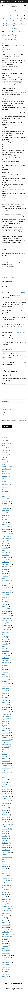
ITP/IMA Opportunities (14, 5)
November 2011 (6, 880)
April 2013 (5, 840)
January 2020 (5, 651)
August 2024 (5, 541)
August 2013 (5, 831)
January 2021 (5, 623)
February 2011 (6, 901)
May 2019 (4, 669)
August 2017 (5, 719)
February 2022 (6, 609)
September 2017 (6, 716)
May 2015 (4, 782)
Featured (4, 448)
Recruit (4, 462)
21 (7, 23)
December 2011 (6, 878)
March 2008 (5, 976)
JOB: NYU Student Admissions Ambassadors (11, 296)
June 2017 (4, 723)
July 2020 (4, 637)
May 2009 (4, 943)
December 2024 (6, 531)
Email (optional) (5, 407)
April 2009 (5, 946)
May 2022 (4, 602)
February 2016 (6, 761)
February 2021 (6, 620)
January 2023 (5, 583)
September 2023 (6, 564)
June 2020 (4, 639)
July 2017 (4, 721)
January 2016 (5, 763)
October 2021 (5, 618)
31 (17, 26)
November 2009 (6, 929)
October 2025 (5, 508)
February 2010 (6, 925)
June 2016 (4, 751)
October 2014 (5, 798)
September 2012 (6, 857)
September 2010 (6, 913)
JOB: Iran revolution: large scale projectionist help (12, 337)
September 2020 (6, 632)
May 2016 (4, 754)
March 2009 (5, 948)
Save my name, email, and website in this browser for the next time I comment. (14, 421)
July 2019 (4, 665)
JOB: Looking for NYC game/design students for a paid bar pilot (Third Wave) (13, 326)
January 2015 (5, 791)
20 (3, 23)
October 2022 (5, 590)
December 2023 (6, 557)
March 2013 (5, 843)
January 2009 (5, 953)
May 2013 (4, 838)
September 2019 (6, 660)
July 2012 (4, 861)
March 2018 (5, 702)
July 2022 (4, 597)
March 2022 (5, 606)
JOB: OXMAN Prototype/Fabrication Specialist (13, 312)
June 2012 (4, 864)
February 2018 (6, 705)
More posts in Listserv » (21, 332)
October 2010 (5, 911)
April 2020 (5, 644)
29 (10, 26)
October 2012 (5, 854)
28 (7, 26)
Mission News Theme (9, 995)
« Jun (11, 28)
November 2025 (6, 506)
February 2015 (6, 789)
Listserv (4, 455)
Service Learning (6, 466)
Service (4, 464)
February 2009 (6, 950)
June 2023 (4, 571)
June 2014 (4, 808)
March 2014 (5, 815)
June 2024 (4, 543)
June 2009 (4, 941)
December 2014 (6, 794)
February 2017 (6, 733)
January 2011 (5, 904)
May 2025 (4, 520)
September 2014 (6, 801)
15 (10, 20)
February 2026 (6, 499)
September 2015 (6, 773)
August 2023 (5, 566)
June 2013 (4, 836)
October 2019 (5, 658)
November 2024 (6, 534)
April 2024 (5, 548)
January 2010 (5, 927)
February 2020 (6, 648)
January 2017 (5, 735)
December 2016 (6, 737)
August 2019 (5, 662)
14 (7, 20)
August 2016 (5, 747)
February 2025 (6, 527)
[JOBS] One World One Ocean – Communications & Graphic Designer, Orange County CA (14, 356)
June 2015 (4, 780)
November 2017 (6, 712)
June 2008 (4, 969)
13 (3, 20)
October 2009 (5, 932)
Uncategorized (6, 473)
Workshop (4, 478)
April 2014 (5, 812)
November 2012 (6, 852)
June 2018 (4, 695)
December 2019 (6, 653)
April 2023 (5, 576)
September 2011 (6, 885)
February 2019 (6, 677)
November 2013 (6, 824)
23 (14, 23)
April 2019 (5, 672)
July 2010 (4, 918)
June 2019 (4, 667)
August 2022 (5, 595)
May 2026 (4, 492)
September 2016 (6, 744)
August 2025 (5, 513)
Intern (3, 450)
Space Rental (5, 469)
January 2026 (5, 501)
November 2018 (6, 684)
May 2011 (4, 894)
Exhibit (3, 445)
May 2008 (4, 972)
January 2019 (5, 679)
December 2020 (6, 625)
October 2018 (5, 686)
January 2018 (5, 707)
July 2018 (4, 693)
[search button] (3, 5)
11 (21, 18)
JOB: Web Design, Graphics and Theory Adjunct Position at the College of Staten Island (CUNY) (14, 304)
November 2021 (6, 616)
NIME (3, 457)
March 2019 (5, 674)
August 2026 (5, 484)
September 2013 (6, 829)
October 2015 (5, 770)
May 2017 (4, 726)
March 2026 (5, 496)
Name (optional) (5, 401)
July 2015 (4, 777)
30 (14, 26)
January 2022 (5, 611)
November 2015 (6, 768)
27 (3, 26)
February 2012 (6, 873)
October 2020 (5, 630)
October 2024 (5, 536)
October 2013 (5, 826)
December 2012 (6, 850)
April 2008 (5, 974)
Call (3, 441)
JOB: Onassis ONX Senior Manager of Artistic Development (13, 318)
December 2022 (6, 585)
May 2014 (4, 810)
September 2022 (6, 592)
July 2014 (4, 805)
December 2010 (6, 906)
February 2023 (6, 581)
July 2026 (4, 487)
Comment (4, 383)
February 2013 (6, 845)
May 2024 (4, 545)
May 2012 (4, 866)
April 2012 (5, 869)
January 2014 (5, 819)
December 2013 (6, 822)
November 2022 (6, 588)
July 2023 (4, 569)
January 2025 (5, 529)
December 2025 (6, 503)
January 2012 (5, 876)
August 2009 (5, 936)
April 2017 (5, 728)
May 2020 (4, 641)
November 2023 (6, 559)
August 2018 (5, 691)
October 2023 (5, 562)
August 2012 (5, 859)
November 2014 (6, 796)
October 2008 (5, 960)
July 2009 (4, 939)
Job (2, 452)
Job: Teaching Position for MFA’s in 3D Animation (14, 343)
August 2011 (5, 887)
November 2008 (6, 958)
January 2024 (5, 555)
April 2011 (5, 897)
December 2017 (6, 709)
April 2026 (5, 494)
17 (17, 20)
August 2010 (5, 915)
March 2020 (5, 646)
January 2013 (5, 847)
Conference (5, 443)
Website (3, 412)
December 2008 (6, 955)
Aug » (16, 28)
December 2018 (6, 681)
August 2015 (5, 775)
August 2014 (5, 803)
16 (14, 20)
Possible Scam (5, 459)
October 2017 (5, 714)
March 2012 (5, 871)
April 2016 (5, 756)
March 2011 (5, 899)
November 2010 (6, 908)
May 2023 (4, 573)
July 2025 (4, 515)
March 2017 (5, 730)
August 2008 (5, 965)
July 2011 (4, 890)
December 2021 (6, 613)
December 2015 (6, 765)
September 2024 (6, 538)
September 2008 (6, 962)
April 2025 (5, 522)
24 (17, 23)
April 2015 (5, 784)
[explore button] (16, 1)
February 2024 (6, 552)
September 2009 (6, 934)
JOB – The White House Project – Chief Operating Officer (14, 363)
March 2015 (5, 787)
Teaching (4, 471)
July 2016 (4, 749)
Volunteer (4, 476)
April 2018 (5, 700)
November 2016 (6, 740)
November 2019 (6, 655)
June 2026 (4, 489)
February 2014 (6, 817)
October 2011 (5, 883)
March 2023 (5, 578)
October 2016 (5, 742)
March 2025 (5, 524)
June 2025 (4, 517)
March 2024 (5, 550)
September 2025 (6, 510)
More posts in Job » (22, 292)
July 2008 (4, 967)
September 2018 (6, 688)
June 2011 (4, 892)
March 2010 (5, 922)
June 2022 (4, 599)
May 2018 (4, 698)
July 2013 (4, 833)
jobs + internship (7, 349)
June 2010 (4, 920)
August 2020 (5, 634)
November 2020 (6, 627)
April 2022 (5, 604)
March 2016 (5, 758)
